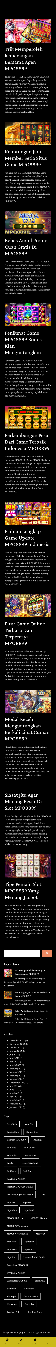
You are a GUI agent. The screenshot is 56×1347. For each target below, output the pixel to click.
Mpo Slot (11, 1257)
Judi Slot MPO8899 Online (20, 1186)
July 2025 (14, 1054)
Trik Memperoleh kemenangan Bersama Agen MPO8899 (24, 58)
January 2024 (16, 1079)
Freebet (10, 1163)
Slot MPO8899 (30, 1296)
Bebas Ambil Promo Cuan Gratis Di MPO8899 (26, 246)
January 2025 (16, 1072)
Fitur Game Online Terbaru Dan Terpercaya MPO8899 (25, 633)
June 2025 (14, 1058)
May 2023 (14, 1093)
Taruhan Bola (13, 1312)
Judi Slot (27, 1171)
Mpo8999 (29, 1241)
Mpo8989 (41, 1233)
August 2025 (16, 1051)
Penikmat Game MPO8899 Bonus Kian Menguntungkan (23, 342)
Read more (9, 985)
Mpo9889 (12, 1249)
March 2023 (15, 1100)
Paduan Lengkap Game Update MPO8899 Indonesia (27, 537)
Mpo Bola (29, 1249)
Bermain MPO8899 (16, 1139)
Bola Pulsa (12, 1155)
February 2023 (17, 1103)
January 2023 (16, 1107)
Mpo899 (27, 1202)
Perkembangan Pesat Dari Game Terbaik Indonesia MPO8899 (27, 441)
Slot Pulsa (29, 1304)
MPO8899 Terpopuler (17, 1233)
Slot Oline (12, 1304)
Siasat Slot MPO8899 (17, 1280)
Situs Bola (40, 1280)
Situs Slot (11, 1288)
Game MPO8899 (30, 1163)
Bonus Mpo (30, 1155)
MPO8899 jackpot (39, 1218)
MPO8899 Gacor (15, 1218)
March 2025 (15, 1065)
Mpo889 (11, 1202)
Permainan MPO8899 (17, 1265)
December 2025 (17, 1040)
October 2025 (16, 1047)
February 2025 (17, 1068)
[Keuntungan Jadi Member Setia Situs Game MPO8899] (8, 995)
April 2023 (15, 1096)
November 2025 (17, 1044)
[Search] (47, 953)
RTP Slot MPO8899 (16, 1273)
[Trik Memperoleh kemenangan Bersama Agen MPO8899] (8, 973)
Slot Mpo (11, 1296)
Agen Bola (12, 1124)
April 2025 (15, 1061)
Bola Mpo (11, 1147)
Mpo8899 (29, 1210)
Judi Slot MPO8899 (16, 1179)
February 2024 (17, 1075)
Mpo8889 (12, 1210)
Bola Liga (37, 1139)
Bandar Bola (13, 1132)
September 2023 (17, 1082)
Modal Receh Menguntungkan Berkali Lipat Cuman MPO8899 (27, 729)
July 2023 (14, 1086)
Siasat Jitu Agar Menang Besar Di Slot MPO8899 (23, 801)
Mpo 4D (44, 1194)
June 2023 (14, 1089)
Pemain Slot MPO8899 (34, 1257)
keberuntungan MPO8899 (20, 1194)
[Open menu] (4, 4)
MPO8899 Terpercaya (17, 1226)
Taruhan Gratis (35, 1312)
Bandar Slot (32, 1132)
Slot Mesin (29, 1288)
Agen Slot (29, 1124)
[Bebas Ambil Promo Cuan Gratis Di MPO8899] (8, 1013)
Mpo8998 (12, 1241)
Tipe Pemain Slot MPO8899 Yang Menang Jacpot (23, 890)
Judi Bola (11, 1171)
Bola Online (29, 1147)
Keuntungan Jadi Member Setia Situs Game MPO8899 (26, 157)
